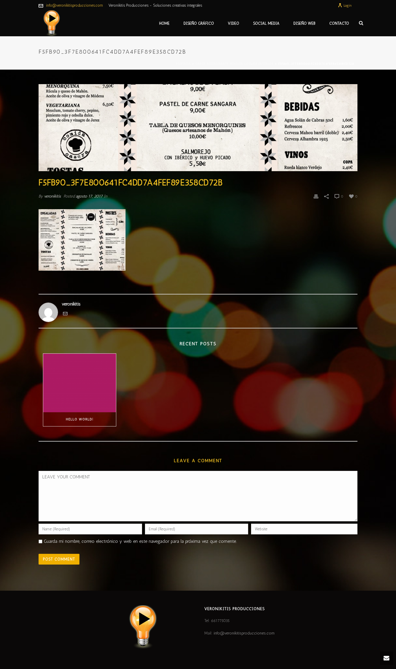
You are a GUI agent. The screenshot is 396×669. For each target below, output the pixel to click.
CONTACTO (339, 23)
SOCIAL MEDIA (266, 23)
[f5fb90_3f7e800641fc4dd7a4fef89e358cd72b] (198, 127)
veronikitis (52, 196)
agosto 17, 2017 (89, 196)
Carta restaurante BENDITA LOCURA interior (234, 64)
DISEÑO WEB (304, 23)
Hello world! (79, 419)
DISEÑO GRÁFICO (199, 23)
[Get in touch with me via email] (65, 314)
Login (348, 5)
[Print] (316, 196)
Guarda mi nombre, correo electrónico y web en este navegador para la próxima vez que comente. (140, 541)
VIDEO (233, 23)
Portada (183, 64)
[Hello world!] (79, 383)
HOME (164, 23)
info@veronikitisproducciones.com (74, 5)
